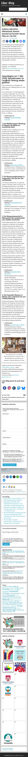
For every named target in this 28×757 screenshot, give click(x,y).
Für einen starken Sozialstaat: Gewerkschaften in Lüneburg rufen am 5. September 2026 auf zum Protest (13, 521)
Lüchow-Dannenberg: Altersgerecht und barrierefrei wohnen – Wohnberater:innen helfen (13, 552)
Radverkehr (5, 603)
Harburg (3, 399)
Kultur (5, 395)
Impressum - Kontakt (7, 749)
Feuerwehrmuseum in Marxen (17, 325)
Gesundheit (5, 591)
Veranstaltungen (9, 610)
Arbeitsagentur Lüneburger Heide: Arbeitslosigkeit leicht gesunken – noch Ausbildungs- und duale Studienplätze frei (14, 503)
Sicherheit (13, 606)
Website (4, 444)
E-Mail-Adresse (7, 437)
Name (4, 431)
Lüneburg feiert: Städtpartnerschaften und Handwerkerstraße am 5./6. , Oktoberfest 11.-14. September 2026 (14, 509)
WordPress (12, 755)
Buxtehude (18, 397)
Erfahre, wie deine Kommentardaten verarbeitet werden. (13, 470)
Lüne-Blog (7, 3)
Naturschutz (5, 601)
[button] (3, 41)
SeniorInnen (8, 606)
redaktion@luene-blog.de (8, 367)
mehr (22, 461)
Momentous (20, 755)
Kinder (7, 399)
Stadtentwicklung (9, 608)
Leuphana (4, 598)
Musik (11, 599)
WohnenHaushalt (7, 611)
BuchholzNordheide (12, 397)
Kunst (17, 595)
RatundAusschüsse (15, 603)
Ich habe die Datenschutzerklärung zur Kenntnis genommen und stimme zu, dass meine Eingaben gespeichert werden (14, 455)
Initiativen (6, 593)
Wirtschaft (20, 610)
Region (8, 395)
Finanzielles (6, 589)
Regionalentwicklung (11, 604)
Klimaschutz (11, 595)
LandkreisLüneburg (8, 596)
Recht (3, 604)
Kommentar (6, 413)
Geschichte (17, 589)
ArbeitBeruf (5, 586)
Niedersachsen (11, 601)
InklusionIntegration (15, 593)
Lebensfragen (18, 596)
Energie (17, 588)
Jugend (23, 593)
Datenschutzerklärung (7, 748)
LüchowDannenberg (10, 598)
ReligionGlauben (19, 604)
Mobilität (6, 600)
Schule (3, 606)
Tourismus (19, 608)
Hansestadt (13, 591)
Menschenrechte (18, 598)
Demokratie (12, 588)
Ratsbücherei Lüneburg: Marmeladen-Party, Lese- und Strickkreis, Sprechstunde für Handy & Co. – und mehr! (13, 572)
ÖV (14, 611)
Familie (22, 397)
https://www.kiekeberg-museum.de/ (14, 68)
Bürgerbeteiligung (5, 588)
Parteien (17, 601)
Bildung (5, 397)
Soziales (20, 606)
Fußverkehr (12, 589)
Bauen (11, 586)
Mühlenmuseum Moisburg (16, 165)
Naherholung (16, 599)
